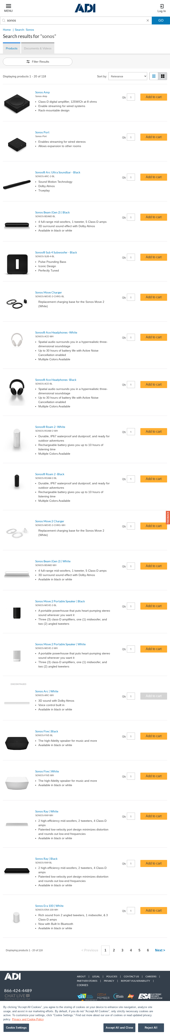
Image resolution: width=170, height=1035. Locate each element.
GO (160, 20)
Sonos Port (42, 132)
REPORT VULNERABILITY (135, 980)
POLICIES (111, 976)
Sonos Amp (42, 92)
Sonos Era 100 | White (49, 905)
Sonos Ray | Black (46, 858)
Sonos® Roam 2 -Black (49, 474)
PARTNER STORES (87, 980)
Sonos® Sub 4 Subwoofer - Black (56, 252)
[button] (168, 517)
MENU (8, 10)
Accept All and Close (119, 1027)
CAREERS (151, 976)
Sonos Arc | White (46, 691)
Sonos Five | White (47, 771)
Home (7, 29)
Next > (160, 950)
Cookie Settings (16, 1027)
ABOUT (81, 976)
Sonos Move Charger (48, 292)
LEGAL (96, 976)
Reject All (151, 1027)
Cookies (82, 985)
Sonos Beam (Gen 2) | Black (52, 212)
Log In (162, 11)
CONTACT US (131, 976)
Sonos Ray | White (46, 811)
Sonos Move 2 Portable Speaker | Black (60, 601)
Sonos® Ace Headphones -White (56, 332)
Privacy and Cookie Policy (28, 1019)
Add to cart (154, 97)
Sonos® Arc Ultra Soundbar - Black (57, 172)
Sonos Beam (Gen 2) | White (52, 561)
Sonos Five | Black (46, 731)
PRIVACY (109, 980)
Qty (124, 97)
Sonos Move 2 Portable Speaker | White (60, 644)
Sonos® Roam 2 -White (50, 427)
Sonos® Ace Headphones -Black (55, 379)
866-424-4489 (18, 990)
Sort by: (102, 76)
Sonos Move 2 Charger (49, 521)
